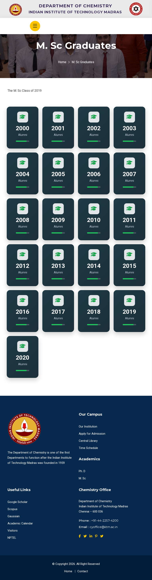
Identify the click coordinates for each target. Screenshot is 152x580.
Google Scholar (18, 502)
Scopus (12, 509)
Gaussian (14, 516)
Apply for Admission (92, 433)
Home (62, 62)
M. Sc (82, 478)
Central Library (88, 441)
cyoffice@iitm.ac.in (104, 527)
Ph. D (82, 471)
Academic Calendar (20, 523)
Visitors (13, 530)
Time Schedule (88, 448)
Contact (82, 571)
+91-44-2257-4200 (104, 520)
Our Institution (88, 426)
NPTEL (12, 537)
